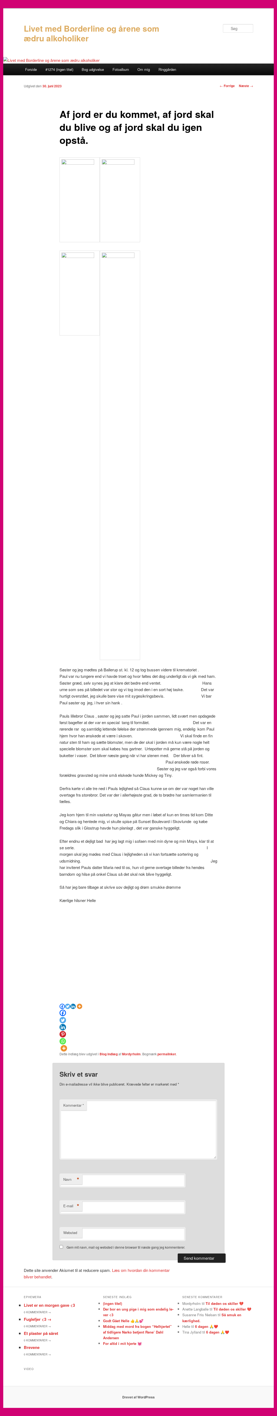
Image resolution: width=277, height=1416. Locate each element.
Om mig (143, 69)
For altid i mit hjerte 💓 (122, 1343)
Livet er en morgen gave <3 (49, 1305)
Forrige (227, 85)
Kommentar (73, 1105)
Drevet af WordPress (138, 1397)
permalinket (166, 1054)
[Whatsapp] (63, 1041)
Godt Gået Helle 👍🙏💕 (123, 1320)
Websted (70, 1232)
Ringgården (167, 69)
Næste (246, 85)
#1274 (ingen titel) (59, 69)
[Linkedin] (73, 1006)
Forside (31, 69)
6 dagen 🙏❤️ (206, 1326)
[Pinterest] (63, 1034)
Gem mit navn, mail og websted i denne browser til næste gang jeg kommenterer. (126, 1247)
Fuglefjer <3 (37, 1319)
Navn (71, 1179)
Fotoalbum (121, 69)
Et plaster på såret (41, 1333)
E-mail (71, 1206)
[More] (79, 1006)
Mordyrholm (131, 1054)
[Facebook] (62, 1006)
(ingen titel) (112, 1303)
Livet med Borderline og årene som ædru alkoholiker (91, 33)
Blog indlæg (109, 1054)
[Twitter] (67, 1006)
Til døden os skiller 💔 (224, 1303)
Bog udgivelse (93, 69)
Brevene (31, 1347)
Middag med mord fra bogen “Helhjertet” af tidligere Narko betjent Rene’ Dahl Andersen (137, 1332)
